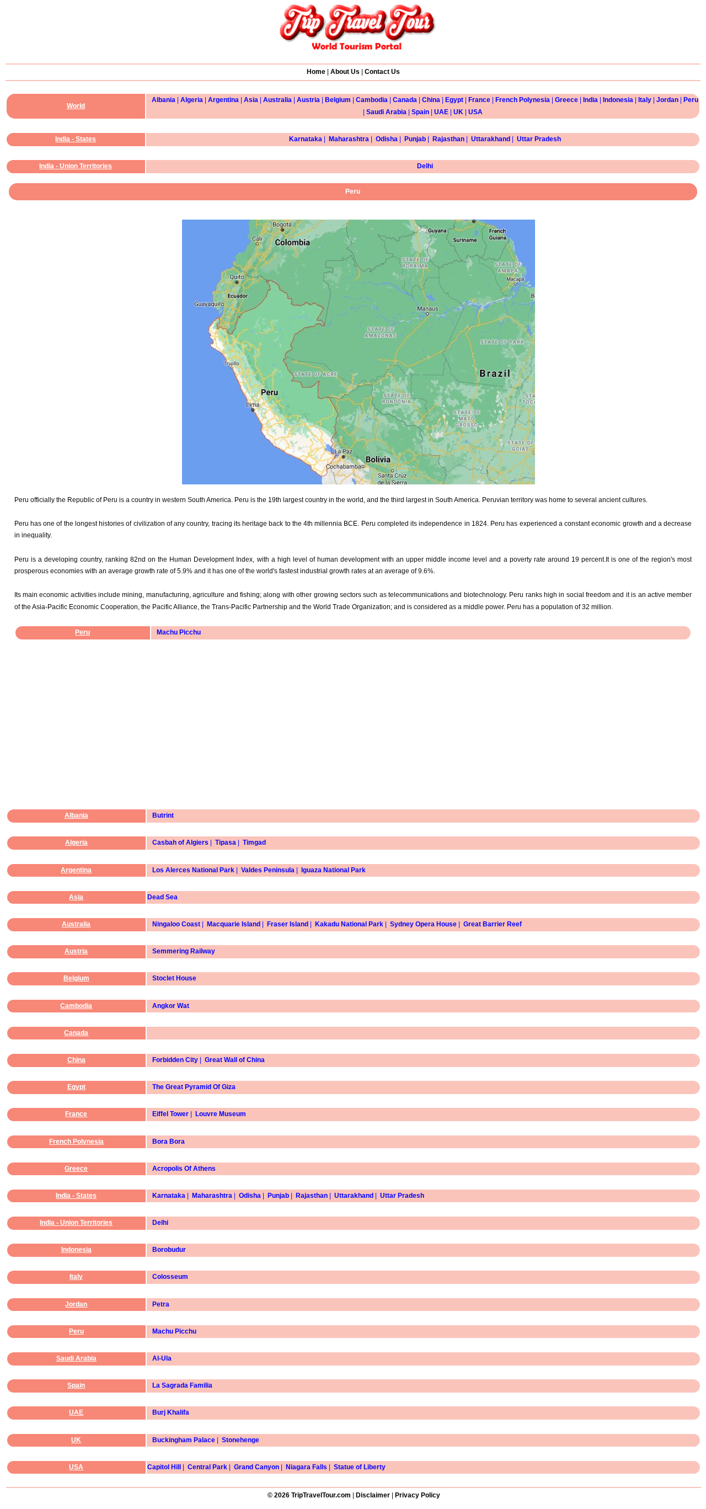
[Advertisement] (356, 734)
